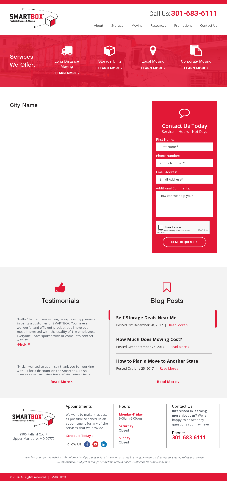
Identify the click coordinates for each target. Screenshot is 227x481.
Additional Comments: (173, 188)
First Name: (165, 140)
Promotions (183, 25)
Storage (117, 25)
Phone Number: (168, 156)
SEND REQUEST (182, 242)
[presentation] (183, 227)
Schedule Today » (80, 436)
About (98, 25)
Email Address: (167, 172)
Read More (60, 381)
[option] (66, 60)
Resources (158, 25)
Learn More (66, 73)
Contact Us (208, 25)
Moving (137, 25)
